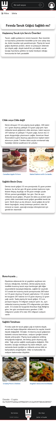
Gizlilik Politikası (14, 417)
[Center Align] (41, 4)
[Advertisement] (28, 87)
